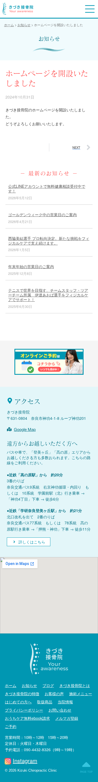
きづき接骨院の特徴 (22, 693)
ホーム (10, 685)
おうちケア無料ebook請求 (27, 718)
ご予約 (10, 726)
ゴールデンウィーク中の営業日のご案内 (42, 214)
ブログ (48, 685)
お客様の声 (54, 693)
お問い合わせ (59, 710)
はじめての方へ (18, 701)
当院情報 (65, 701)
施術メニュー (80, 693)
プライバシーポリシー (24, 710)
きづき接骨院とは (74, 685)
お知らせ (29, 685)
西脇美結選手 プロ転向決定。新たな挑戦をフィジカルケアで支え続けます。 (48, 241)
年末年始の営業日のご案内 (31, 266)
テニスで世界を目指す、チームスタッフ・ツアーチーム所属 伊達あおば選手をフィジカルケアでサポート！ (48, 294)
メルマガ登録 (66, 718)
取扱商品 (44, 701)
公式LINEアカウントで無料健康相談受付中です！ (46, 188)
